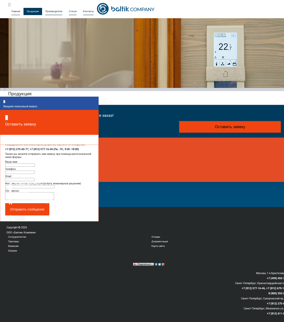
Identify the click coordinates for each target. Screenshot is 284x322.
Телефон (10, 169)
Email (8, 176)
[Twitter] (159, 264)
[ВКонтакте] (156, 264)
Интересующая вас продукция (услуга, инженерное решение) (43, 183)
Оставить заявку (230, 127)
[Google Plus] (163, 264)
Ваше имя (11, 161)
